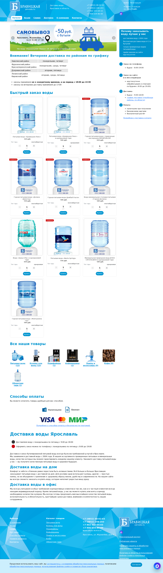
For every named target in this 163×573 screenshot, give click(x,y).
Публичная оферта (128, 541)
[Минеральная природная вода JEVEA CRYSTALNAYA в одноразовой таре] (100, 236)
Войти (126, 3)
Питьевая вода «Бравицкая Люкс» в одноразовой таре (63, 137)
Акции (12, 526)
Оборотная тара (53, 542)
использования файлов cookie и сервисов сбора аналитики (69, 566)
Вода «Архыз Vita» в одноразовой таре (27, 259)
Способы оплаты (17, 535)
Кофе (48, 539)
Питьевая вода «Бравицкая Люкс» (27, 137)
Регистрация (135, 3)
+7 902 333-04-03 (95, 11)
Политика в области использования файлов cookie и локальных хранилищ (136, 555)
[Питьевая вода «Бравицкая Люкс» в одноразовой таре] (63, 115)
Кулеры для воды (54, 526)
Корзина (127, 7)
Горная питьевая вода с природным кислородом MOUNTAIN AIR (100, 137)
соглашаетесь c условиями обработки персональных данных (75, 564)
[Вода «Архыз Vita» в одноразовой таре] (27, 236)
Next (114, 38)
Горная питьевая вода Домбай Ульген (63, 197)
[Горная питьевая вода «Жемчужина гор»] (27, 297)
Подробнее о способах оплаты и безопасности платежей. (63, 426)
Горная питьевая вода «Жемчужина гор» (27, 320)
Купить (27, 152)
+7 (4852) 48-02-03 (95, 5)
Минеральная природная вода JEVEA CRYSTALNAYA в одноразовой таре (100, 259)
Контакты (14, 542)
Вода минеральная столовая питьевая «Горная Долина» (100, 198)
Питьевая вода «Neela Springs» (63, 258)
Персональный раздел (129, 537)
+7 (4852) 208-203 (95, 8)
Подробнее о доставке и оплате (137, 118)
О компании (15, 523)
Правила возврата (18, 539)
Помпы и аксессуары (56, 535)
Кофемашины (52, 532)
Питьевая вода (53, 523)
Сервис (13, 529)
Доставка (14, 532)
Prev (13, 38)
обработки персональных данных (25, 566)
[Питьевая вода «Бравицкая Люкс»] (27, 115)
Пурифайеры (52, 529)
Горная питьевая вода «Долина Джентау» (27, 198)
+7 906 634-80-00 (95, 14)
